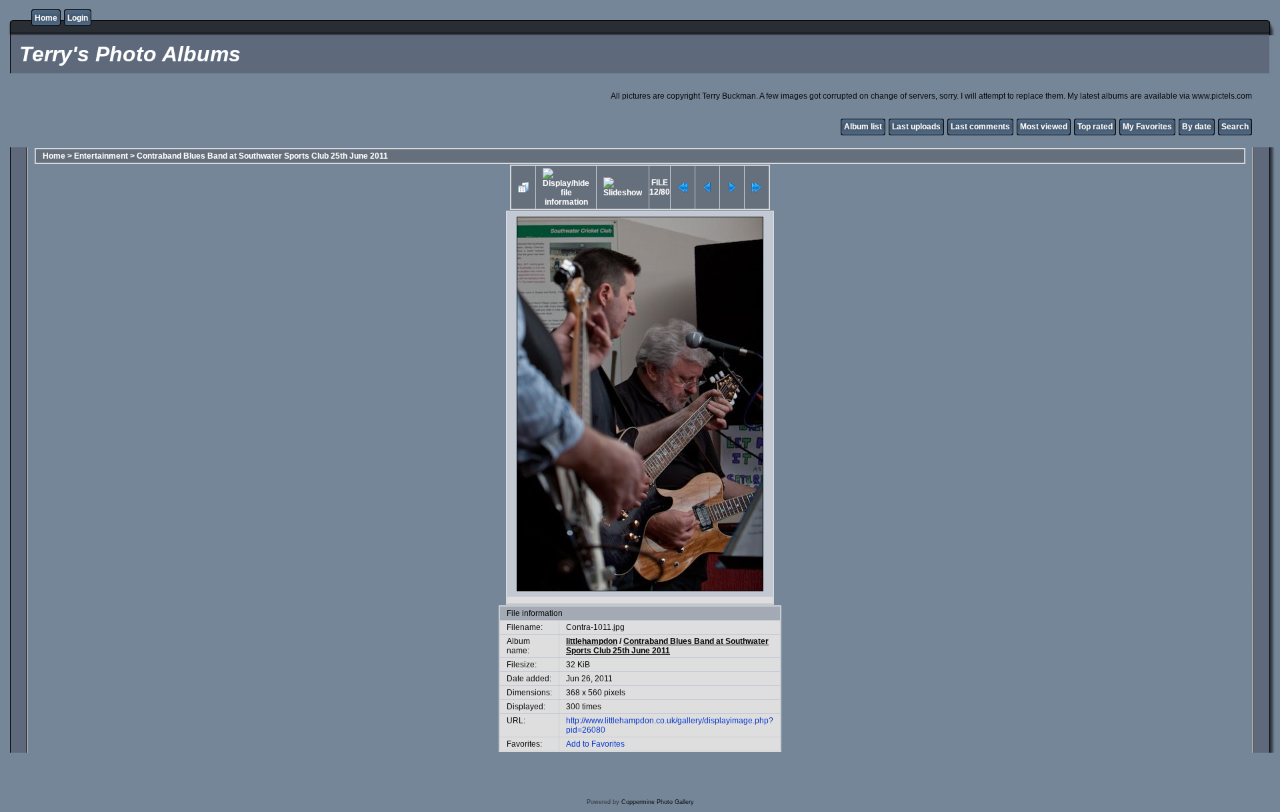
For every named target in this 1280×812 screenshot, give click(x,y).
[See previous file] (707, 187)
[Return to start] (683, 187)
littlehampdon (591, 641)
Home (46, 18)
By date (1196, 126)
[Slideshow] (623, 187)
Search (1235, 126)
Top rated (1095, 126)
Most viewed (1043, 126)
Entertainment (101, 156)
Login (77, 18)
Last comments (980, 126)
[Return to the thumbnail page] (523, 187)
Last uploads (916, 126)
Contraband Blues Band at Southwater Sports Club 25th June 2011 (262, 156)
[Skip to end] (757, 187)
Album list (863, 126)
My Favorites (1147, 126)
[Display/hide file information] (566, 187)
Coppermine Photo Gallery (657, 802)
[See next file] (732, 187)
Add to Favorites (595, 744)
